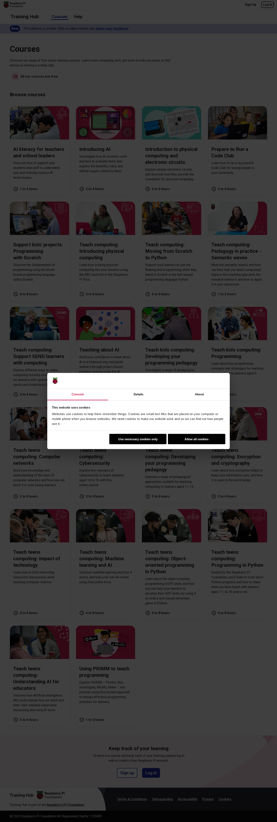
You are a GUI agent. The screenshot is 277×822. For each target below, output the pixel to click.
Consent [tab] (78, 394)
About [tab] (199, 394)
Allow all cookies (196, 439)
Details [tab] (139, 394)
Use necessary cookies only (138, 439)
